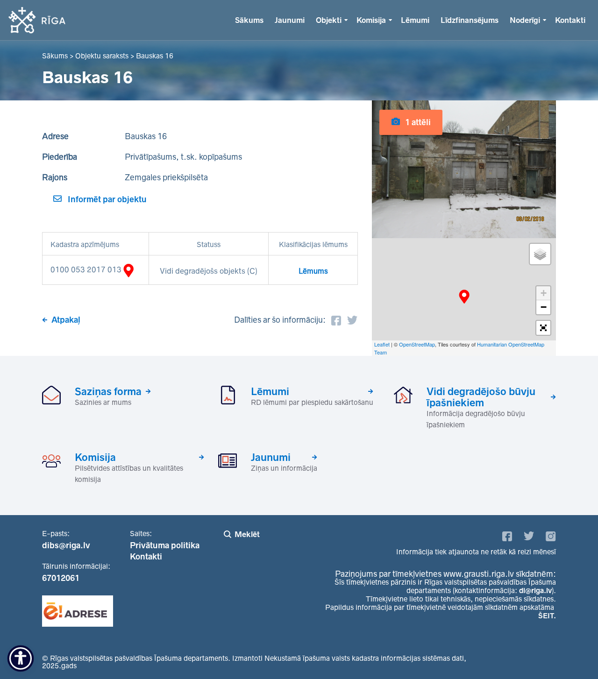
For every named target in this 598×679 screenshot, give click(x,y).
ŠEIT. (547, 616)
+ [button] (544, 293)
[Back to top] (571, 652)
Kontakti (570, 20)
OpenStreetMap (417, 344)
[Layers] (540, 254)
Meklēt (247, 534)
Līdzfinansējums (469, 20)
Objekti (329, 20)
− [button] (544, 307)
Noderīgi (525, 20)
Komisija (371, 20)
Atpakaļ (65, 320)
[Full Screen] (543, 328)
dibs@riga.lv (66, 545)
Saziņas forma (108, 391)
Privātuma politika (164, 545)
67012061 (60, 578)
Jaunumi (290, 20)
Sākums (249, 20)
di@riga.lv (535, 590)
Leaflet (382, 344)
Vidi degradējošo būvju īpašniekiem (481, 397)
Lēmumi (415, 20)
